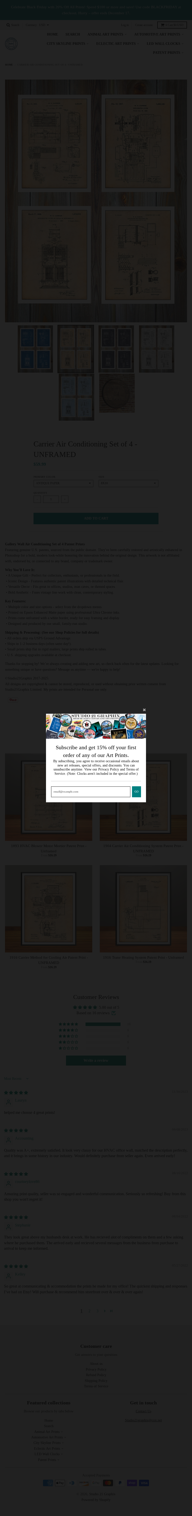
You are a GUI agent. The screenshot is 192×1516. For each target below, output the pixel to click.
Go (136, 791)
